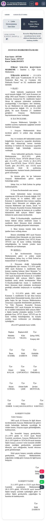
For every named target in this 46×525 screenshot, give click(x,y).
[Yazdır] (42, 487)
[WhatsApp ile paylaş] (42, 482)
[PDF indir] (42, 471)
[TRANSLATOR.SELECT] (36, 4)
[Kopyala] (7, 39)
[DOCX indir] (42, 477)
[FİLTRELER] (32, 4)
